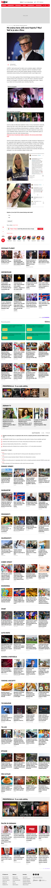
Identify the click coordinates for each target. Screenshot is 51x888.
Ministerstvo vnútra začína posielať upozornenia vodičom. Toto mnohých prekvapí (31, 646)
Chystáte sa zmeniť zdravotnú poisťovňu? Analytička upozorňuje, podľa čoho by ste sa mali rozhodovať (19, 741)
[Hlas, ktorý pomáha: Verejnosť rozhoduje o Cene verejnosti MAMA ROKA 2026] (6, 663)
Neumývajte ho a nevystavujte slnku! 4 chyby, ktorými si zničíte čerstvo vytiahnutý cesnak (44, 788)
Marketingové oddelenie (27, 883)
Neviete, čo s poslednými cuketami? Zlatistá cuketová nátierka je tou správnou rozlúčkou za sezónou (6, 788)
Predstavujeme (41, 650)
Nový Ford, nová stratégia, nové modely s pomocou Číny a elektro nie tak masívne (19, 646)
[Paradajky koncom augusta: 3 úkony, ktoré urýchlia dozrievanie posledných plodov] (31, 780)
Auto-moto (5, 633)
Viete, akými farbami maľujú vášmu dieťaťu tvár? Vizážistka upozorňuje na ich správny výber (43, 741)
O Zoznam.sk (5, 874)
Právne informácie (5, 877)
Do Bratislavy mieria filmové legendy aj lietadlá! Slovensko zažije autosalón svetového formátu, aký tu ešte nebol (31, 354)
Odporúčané (3, 721)
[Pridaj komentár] (3, 227)
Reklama (14, 874)
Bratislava (40, 483)
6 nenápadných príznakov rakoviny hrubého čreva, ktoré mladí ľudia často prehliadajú (43, 552)
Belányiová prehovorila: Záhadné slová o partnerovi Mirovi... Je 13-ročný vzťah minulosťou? (25, 422)
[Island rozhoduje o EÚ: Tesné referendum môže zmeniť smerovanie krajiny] (19, 496)
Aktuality (27, 675)
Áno (9, 215)
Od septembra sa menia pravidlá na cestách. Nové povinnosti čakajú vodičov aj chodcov (31, 741)
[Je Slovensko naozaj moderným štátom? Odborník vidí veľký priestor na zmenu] (6, 473)
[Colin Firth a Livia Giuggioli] (13, 117)
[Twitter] (38, 875)
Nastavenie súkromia (5, 880)
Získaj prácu (40, 675)
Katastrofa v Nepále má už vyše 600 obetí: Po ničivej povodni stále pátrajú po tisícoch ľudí (21, 453)
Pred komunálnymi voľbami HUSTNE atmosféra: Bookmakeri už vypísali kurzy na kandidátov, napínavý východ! (31, 480)
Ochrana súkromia (5, 878)
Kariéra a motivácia (9, 657)
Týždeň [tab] (47, 433)
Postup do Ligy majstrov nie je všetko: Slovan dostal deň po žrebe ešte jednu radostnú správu (19, 622)
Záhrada (27, 791)
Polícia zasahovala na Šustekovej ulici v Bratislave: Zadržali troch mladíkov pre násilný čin (44, 480)
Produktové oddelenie (26, 878)
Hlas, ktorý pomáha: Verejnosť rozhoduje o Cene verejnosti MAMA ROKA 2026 (6, 670)
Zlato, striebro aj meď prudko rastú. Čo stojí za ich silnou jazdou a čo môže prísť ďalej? (31, 599)
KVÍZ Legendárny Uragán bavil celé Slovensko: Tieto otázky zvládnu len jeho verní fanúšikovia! (19, 528)
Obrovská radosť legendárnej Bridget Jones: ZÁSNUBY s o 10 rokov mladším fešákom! (19, 262)
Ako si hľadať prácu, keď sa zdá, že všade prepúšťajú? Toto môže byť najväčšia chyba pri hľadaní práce (44, 671)
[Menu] (48, 5)
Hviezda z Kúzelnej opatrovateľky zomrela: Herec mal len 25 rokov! (44, 261)
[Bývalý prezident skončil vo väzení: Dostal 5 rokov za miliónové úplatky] (31, 496)
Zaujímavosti (31, 5)
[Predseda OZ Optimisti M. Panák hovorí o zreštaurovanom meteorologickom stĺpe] (41, 413)
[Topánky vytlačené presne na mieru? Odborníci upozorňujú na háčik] (19, 544)
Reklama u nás (15, 877)
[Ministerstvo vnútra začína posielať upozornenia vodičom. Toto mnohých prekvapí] (31, 639)
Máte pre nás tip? (25, 884)
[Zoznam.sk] (36, 880)
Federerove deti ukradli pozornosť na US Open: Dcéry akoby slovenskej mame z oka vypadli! (22, 441)
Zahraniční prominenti (23, 25)
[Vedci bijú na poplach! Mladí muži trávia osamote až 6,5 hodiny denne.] (31, 544)
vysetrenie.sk (41, 556)
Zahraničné (11, 5)
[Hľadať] (45, 5)
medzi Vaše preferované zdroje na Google (22, 228)
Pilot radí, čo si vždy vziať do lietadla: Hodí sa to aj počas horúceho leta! (6, 552)
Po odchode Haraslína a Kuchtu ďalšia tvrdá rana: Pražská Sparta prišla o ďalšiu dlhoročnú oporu (6, 622)
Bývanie (4, 751)
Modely (15, 650)
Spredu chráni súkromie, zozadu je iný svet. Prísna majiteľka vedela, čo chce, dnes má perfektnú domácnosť (31, 765)
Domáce (4, 5)
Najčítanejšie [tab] (36, 433)
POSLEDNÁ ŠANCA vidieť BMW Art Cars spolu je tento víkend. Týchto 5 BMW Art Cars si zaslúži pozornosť (6, 647)
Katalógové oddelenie (26, 881)
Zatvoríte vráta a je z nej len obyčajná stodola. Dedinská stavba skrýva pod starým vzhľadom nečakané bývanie (44, 765)
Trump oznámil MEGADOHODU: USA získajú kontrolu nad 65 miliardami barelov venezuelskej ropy (44, 504)
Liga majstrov (16, 626)
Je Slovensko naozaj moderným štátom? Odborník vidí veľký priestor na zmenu (19, 457)
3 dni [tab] (42, 433)
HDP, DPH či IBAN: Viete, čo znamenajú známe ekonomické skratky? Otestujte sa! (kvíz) (6, 599)
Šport (24, 5)
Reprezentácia (28, 626)
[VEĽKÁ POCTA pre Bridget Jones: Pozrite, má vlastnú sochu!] (6, 254)
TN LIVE (4, 727)
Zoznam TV (7, 406)
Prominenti (18, 5)
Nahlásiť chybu (10, 233)
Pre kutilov (6, 774)
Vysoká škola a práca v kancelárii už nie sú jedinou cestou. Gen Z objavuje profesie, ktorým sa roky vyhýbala (19, 671)
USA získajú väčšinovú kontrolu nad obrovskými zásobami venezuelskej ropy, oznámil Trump (6, 741)
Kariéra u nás (4, 881)
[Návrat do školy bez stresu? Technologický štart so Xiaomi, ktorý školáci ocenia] (44, 568)
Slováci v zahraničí (41, 627)
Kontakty (25, 874)
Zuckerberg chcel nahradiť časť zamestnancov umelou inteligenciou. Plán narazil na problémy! (31, 671)
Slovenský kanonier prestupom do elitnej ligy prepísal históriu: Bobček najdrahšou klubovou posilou (43, 623)
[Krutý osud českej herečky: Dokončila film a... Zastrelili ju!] (31, 520)
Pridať (41, 228)
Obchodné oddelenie (26, 880)
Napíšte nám (4, 883)
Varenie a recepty (8, 681)
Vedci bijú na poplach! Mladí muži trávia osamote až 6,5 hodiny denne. (31, 552)
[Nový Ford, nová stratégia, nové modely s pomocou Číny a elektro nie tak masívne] (19, 639)
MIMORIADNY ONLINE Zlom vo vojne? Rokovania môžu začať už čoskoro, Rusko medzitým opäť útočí (24, 439)
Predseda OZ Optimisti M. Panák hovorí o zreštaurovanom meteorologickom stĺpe (40, 422)
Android (15, 721)
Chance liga (3, 626)
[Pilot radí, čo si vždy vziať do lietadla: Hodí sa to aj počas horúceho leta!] (6, 544)
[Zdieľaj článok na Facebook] (3, 231)
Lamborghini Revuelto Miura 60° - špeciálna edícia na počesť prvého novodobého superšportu (44, 646)
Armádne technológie (29, 721)
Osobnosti (27, 530)
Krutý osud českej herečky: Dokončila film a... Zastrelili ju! (15, 444)
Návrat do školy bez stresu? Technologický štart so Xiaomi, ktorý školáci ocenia (43, 576)
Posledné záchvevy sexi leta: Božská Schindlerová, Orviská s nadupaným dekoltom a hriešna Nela (44, 528)
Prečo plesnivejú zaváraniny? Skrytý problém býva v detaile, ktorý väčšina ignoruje (19, 788)
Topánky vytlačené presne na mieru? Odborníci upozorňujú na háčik (19, 552)
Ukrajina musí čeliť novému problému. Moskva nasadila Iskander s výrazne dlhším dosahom (30, 717)
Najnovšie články (6, 450)
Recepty (2, 792)
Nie (9, 217)
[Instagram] (36, 875)
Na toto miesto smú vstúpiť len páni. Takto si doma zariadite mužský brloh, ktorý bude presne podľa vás (6, 765)
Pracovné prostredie (17, 675)
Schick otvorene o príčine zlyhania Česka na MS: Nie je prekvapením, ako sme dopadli (31, 622)
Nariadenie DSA (5, 884)
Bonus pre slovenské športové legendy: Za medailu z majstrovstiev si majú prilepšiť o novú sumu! (19, 600)
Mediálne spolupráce (4, 674)
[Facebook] (33, 875)
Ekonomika (38, 5)
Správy (4, 427)
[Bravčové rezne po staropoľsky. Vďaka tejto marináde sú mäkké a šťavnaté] (6, 687)
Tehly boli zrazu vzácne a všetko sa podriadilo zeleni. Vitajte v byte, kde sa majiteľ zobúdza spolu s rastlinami (19, 765)
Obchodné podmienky (16, 880)
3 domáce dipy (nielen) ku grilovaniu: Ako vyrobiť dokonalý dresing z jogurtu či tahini (44, 694)
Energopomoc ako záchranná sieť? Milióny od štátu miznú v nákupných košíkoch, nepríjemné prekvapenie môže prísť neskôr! (44, 600)
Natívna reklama (15, 884)
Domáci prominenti (4, 532)
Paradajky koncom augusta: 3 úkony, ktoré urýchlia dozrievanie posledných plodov (31, 788)
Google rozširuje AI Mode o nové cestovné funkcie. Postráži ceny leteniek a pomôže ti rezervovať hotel (44, 717)
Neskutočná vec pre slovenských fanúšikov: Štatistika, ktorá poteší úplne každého (44, 354)
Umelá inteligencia (42, 721)
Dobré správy (6, 562)
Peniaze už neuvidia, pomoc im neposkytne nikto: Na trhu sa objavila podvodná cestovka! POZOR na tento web (26, 436)
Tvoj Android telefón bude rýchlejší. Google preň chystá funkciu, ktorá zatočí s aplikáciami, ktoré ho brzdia (19, 717)
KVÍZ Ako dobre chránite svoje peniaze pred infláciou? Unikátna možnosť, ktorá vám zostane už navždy (19, 354)
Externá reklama (15, 878)
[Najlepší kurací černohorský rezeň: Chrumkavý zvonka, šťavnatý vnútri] (31, 687)
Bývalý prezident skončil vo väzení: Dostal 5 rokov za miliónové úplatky (31, 503)
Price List (14, 883)
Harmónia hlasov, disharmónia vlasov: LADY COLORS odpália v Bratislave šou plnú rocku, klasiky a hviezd (6, 354)
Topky (14, 25)
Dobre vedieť (3, 358)
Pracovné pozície (5, 322)
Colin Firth (15, 225)
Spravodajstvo (25, 877)
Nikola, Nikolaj (30, 2)
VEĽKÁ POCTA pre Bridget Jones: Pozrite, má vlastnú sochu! (6, 261)
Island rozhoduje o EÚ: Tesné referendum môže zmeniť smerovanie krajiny (18, 463)
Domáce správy (7, 466)
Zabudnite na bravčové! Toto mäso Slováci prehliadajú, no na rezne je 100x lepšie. (19, 694)
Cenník (14, 881)
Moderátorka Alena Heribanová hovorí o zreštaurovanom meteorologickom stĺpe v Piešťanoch (9, 423)
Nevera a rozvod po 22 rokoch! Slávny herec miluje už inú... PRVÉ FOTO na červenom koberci (31, 262)
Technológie (6, 703)
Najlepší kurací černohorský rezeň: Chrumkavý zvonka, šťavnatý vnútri (30, 694)
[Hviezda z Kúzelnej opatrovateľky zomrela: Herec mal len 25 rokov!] (44, 254)
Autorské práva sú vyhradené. (38, 877)
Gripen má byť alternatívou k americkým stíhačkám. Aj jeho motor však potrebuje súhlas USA (6, 717)
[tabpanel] (25, 441)
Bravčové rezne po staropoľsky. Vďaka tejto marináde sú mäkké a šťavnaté (6, 694)
